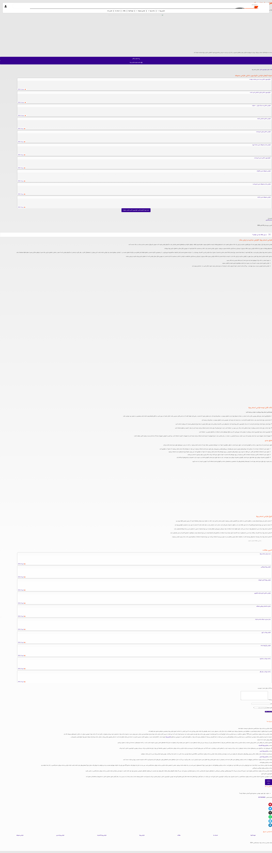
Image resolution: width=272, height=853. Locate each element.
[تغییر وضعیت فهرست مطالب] (269, 234)
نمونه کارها (130, 11)
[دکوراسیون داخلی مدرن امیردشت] (144, 163)
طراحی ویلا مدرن (264, 751)
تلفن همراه (269, 708)
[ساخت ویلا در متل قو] (144, 676)
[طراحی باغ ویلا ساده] (144, 650)
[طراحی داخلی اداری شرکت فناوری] (144, 598)
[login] (6, 6)
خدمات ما (117, 11)
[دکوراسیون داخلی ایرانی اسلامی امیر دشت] (144, 97)
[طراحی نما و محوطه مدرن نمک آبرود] (144, 149)
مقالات (124, 11)
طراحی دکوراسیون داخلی (264, 69)
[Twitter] (270, 808)
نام (271, 704)
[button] (1, 142)
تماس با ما (109, 11)
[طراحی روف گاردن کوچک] (144, 585)
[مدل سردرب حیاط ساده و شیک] (144, 624)
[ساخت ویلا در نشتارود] (144, 663)
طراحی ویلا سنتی (264, 757)
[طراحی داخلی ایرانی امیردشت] (144, 136)
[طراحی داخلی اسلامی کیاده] (144, 123)
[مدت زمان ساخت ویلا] (144, 559)
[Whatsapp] (270, 817)
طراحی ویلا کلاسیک (263, 745)
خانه (271, 69)
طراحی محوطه (141, 11)
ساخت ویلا (152, 11)
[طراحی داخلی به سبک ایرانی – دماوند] (144, 110)
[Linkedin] (270, 825)
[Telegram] (270, 821)
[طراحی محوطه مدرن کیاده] (144, 202)
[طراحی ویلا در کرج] (144, 637)
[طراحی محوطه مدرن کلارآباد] (144, 176)
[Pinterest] (270, 804)
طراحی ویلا (162, 11)
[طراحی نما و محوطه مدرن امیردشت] (144, 189)
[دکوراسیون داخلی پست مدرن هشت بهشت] (144, 84)
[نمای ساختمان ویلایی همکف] (144, 611)
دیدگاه (270, 700)
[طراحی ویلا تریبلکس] (144, 572)
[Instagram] (270, 813)
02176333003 (261, 797)
